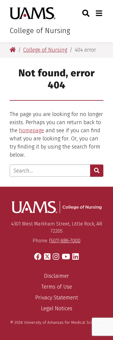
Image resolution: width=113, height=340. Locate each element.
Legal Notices (56, 308)
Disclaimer (56, 276)
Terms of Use (56, 286)
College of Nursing (40, 30)
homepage (31, 130)
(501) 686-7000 (64, 241)
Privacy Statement (56, 297)
